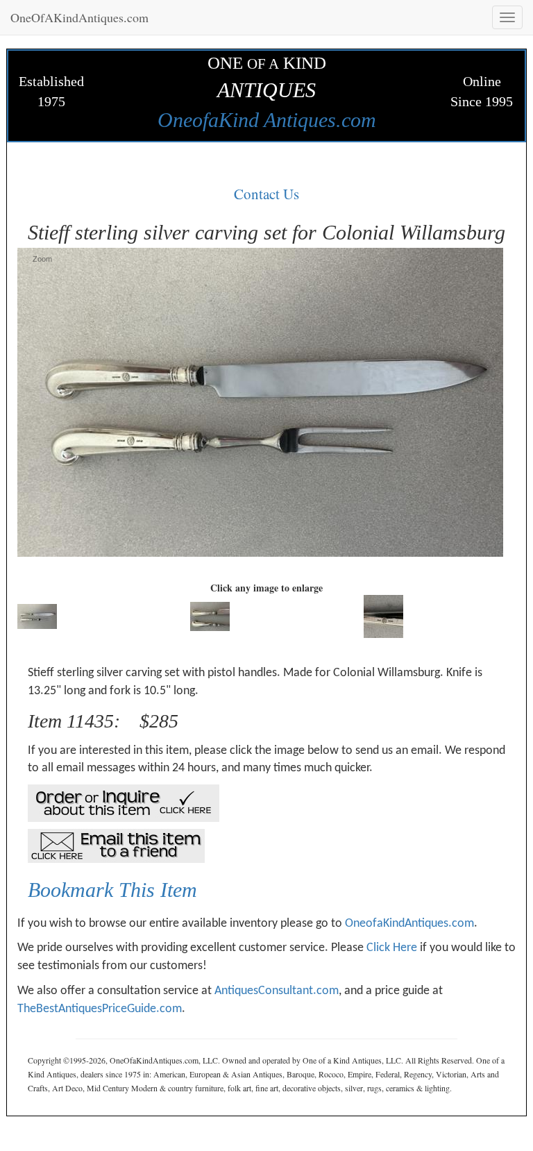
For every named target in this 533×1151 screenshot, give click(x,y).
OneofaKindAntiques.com (409, 923)
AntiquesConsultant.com (276, 991)
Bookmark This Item (112, 889)
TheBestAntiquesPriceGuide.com (99, 1009)
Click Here (391, 948)
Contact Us (266, 193)
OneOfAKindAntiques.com (79, 17)
